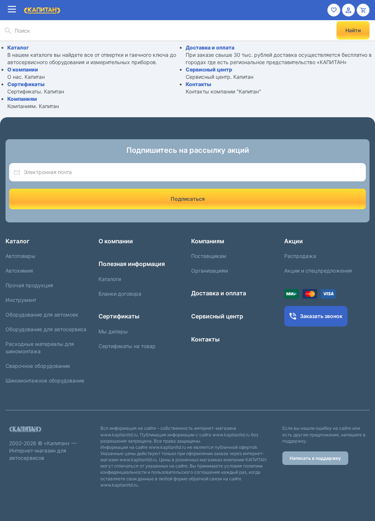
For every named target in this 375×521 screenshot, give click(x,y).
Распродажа (300, 256)
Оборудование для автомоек (41, 314)
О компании (22, 69)
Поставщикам (208, 256)
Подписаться (188, 199)
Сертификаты (26, 84)
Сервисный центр (209, 69)
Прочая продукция (29, 285)
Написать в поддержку (315, 458)
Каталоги (110, 279)
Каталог (18, 47)
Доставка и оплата (210, 47)
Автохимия (19, 270)
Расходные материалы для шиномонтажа (39, 347)
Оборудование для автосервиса (45, 329)
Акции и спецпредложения (318, 270)
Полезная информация (132, 263)
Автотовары (20, 256)
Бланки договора (120, 294)
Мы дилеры (113, 331)
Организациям (209, 270)
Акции (293, 241)
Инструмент (20, 300)
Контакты (198, 84)
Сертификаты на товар (127, 346)
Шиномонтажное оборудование (44, 380)
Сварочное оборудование (37, 366)
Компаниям (22, 99)
